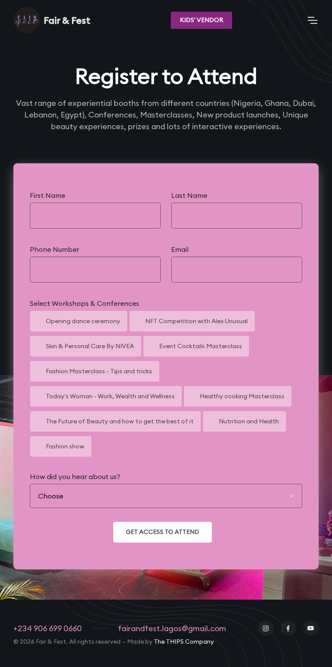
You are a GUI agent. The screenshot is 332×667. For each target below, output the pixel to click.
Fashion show (65, 446)
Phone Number (54, 249)
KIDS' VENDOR (201, 20)
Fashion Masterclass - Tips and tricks (99, 371)
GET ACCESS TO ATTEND (162, 532)
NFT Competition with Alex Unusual (196, 321)
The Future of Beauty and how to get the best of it (120, 421)
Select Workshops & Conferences (84, 303)
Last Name (189, 195)
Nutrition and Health (249, 421)
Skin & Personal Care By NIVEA (90, 346)
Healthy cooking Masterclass (242, 396)
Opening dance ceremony (83, 321)
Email (179, 249)
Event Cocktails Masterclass (200, 346)
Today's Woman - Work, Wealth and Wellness (110, 396)
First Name (47, 195)
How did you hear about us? (75, 476)
